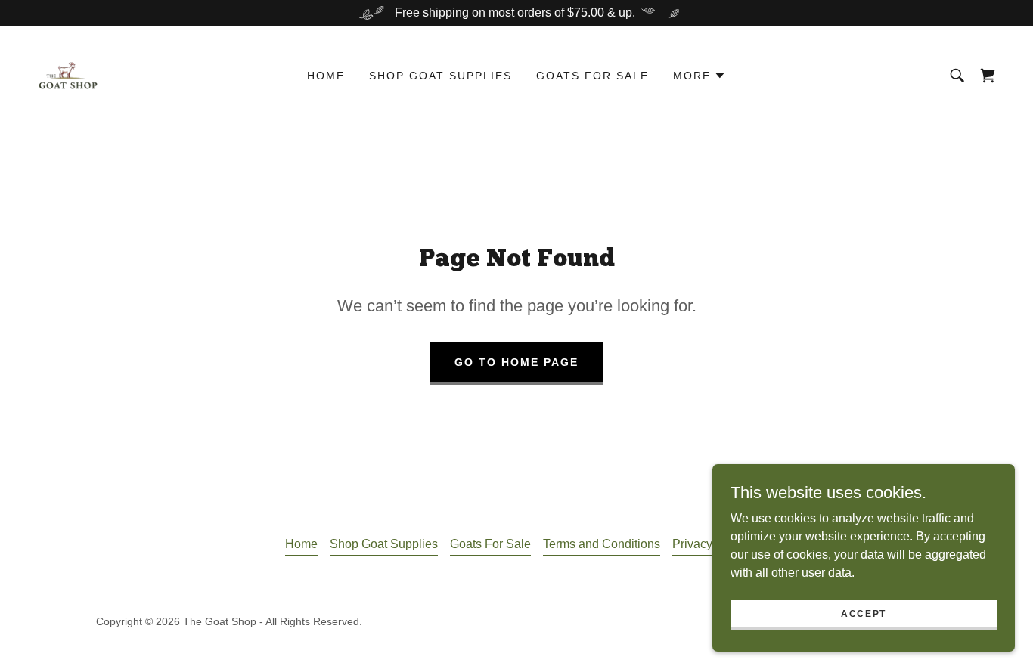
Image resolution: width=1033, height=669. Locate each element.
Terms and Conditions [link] (601, 543)
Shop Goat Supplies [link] (440, 76)
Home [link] (326, 76)
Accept (863, 613)
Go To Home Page (516, 362)
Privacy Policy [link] (710, 543)
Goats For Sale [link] (592, 76)
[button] (699, 76)
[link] (68, 74)
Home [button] (301, 543)
